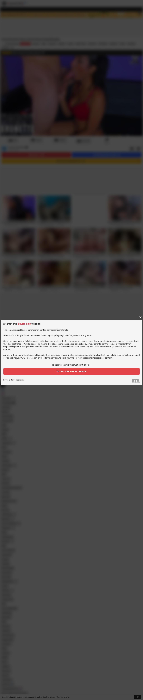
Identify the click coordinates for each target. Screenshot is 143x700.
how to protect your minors (13, 380)
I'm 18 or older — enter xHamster (71, 371)
